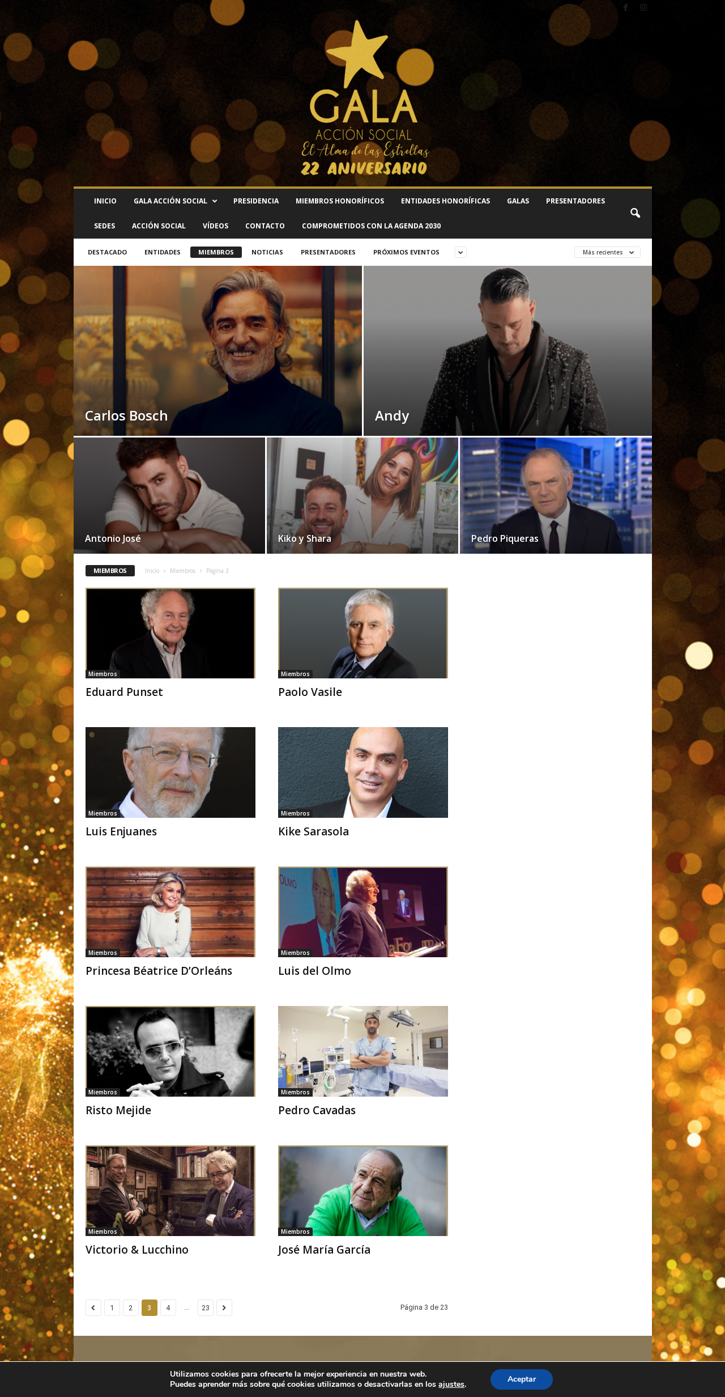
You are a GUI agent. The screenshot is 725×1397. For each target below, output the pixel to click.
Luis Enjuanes (121, 831)
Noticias (267, 252)
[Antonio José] (169, 499)
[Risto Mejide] (170, 1051)
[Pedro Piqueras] (556, 500)
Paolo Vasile (310, 692)
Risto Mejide (118, 1110)
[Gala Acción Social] (363, 101)
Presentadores (575, 201)
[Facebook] (626, 8)
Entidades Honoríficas (445, 201)
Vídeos (215, 226)
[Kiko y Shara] (362, 499)
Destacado (107, 252)
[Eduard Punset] (170, 633)
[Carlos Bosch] (218, 378)
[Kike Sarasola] (363, 772)
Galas (518, 201)
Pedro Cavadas (317, 1110)
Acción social (159, 226)
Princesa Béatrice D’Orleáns (159, 970)
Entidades (162, 252)
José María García (324, 1249)
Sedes (104, 226)
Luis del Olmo (314, 970)
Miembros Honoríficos (340, 201)
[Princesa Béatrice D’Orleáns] (170, 912)
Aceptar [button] (522, 1379)
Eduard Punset (124, 692)
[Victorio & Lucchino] (170, 1190)
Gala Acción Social (170, 201)
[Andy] (508, 378)
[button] (634, 213)
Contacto (265, 226)
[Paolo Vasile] (363, 633)
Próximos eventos (406, 252)
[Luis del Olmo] (363, 912)
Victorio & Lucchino (137, 1249)
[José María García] (363, 1190)
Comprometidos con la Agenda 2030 (371, 226)
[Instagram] (643, 8)
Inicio (105, 201)
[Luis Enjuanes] (170, 772)
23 (206, 1307)
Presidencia (256, 201)
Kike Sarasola (313, 831)
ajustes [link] (451, 1384)
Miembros (216, 252)
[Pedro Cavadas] (363, 1051)
